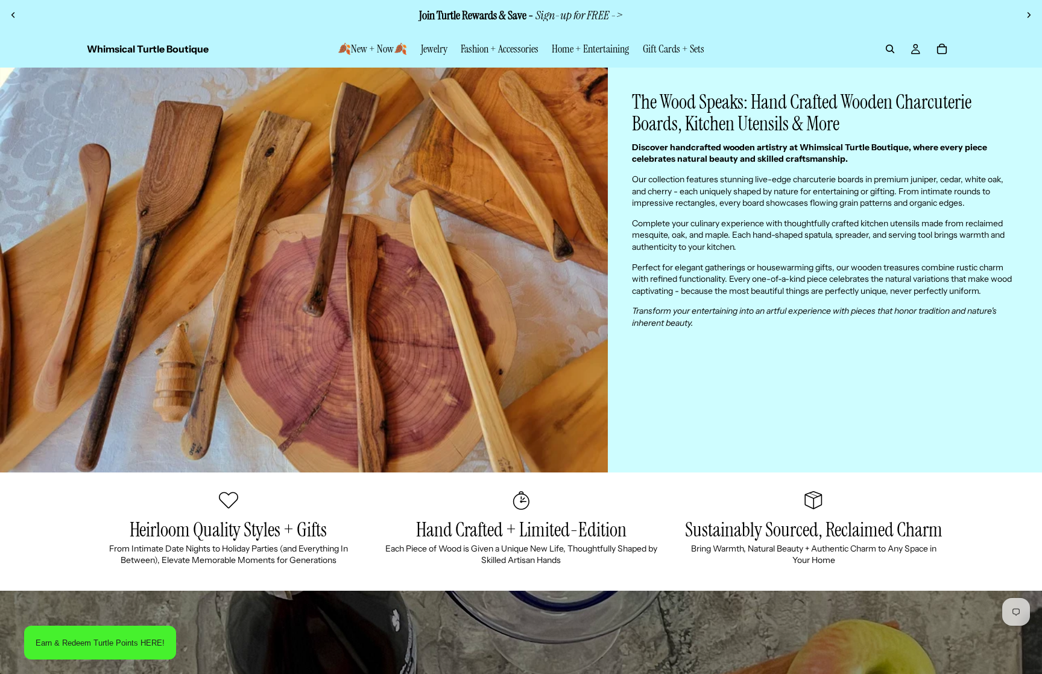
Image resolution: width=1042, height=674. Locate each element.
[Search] (890, 49)
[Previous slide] (13, 15)
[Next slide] (1028, 15)
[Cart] (942, 49)
